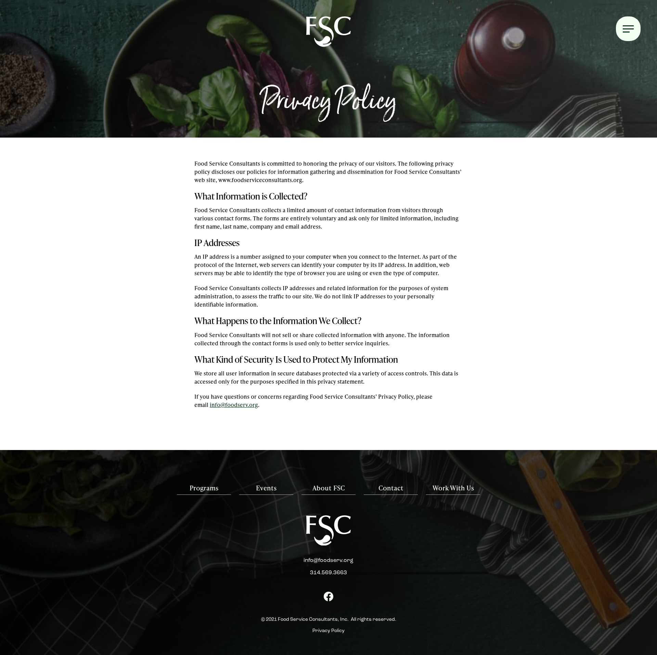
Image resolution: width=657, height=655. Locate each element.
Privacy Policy (328, 630)
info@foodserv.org (234, 405)
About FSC (328, 487)
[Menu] (628, 28)
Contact (390, 487)
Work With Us (453, 487)
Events (266, 487)
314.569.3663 (328, 573)
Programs (204, 487)
